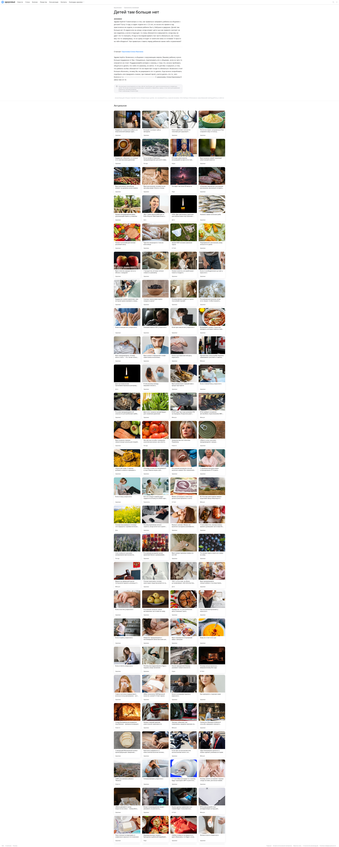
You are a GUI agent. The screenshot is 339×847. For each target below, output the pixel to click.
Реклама (15, 845)
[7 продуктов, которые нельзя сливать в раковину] (155, 265)
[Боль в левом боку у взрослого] (212, 378)
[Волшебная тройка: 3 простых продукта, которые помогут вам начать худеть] (212, 321)
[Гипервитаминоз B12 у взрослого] (155, 321)
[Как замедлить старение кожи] (212, 688)
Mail (3, 845)
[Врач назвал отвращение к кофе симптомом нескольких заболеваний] (155, 349)
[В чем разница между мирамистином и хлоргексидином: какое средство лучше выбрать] (155, 378)
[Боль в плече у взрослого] (127, 660)
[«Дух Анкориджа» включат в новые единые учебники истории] (212, 744)
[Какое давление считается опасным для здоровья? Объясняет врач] (183, 124)
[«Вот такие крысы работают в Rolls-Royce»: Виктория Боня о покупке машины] (155, 208)
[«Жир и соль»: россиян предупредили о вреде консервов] (212, 434)
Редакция (268, 845)
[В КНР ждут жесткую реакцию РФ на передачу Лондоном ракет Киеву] (183, 406)
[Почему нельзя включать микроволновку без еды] (212, 660)
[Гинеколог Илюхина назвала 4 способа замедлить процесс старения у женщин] (212, 716)
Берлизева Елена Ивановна (132, 52)
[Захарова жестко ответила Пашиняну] (183, 434)
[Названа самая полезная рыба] (212, 208)
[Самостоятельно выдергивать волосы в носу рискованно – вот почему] (127, 688)
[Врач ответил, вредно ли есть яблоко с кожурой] (127, 265)
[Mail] (2, 2)
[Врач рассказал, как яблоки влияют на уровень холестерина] (127, 180)
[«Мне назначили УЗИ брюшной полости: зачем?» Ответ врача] (155, 688)
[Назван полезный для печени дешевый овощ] (127, 236)
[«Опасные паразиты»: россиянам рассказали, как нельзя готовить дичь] (212, 180)
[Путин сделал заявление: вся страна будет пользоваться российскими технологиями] (183, 801)
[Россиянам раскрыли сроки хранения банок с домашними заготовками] (155, 547)
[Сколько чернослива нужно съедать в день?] (155, 293)
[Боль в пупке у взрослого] (127, 631)
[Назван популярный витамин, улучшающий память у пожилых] (127, 208)
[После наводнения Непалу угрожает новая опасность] (183, 660)
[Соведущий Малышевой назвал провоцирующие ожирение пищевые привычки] (127, 744)
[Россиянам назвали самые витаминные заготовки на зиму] (155, 603)
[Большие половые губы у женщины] (155, 124)
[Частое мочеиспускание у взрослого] (212, 603)
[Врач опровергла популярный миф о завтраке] (183, 631)
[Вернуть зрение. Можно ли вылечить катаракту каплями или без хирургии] (183, 519)
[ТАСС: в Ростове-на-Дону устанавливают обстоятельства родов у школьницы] (183, 575)
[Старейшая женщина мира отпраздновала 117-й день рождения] (212, 462)
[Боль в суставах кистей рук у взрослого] (183, 349)
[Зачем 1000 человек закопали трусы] (183, 236)
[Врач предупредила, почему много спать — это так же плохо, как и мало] (127, 349)
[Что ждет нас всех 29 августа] (183, 180)
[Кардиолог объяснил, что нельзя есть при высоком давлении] (127, 152)
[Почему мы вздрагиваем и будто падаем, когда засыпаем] (155, 660)
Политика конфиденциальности (328, 845)
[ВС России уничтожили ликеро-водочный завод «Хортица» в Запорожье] (212, 490)
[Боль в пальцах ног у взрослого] (127, 321)
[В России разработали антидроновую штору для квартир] (212, 801)
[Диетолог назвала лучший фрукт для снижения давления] (155, 406)
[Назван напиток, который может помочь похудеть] (183, 265)
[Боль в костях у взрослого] (127, 603)
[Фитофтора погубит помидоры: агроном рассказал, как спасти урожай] (155, 434)
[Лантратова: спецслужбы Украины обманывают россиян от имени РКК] (212, 349)
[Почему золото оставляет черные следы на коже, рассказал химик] (212, 773)
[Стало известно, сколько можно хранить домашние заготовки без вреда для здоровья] (212, 519)
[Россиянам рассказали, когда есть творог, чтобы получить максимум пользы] (212, 293)
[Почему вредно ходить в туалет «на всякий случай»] (183, 293)
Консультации (118, 7)
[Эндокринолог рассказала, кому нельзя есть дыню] (212, 236)
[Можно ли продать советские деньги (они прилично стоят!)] (183, 490)
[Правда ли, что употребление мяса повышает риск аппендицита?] (183, 603)
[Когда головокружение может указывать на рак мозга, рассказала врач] (155, 801)
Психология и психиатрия (131, 7)
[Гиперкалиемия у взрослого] (155, 773)
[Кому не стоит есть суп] (212, 631)
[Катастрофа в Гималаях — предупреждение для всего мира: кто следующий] (155, 152)
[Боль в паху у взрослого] (127, 490)
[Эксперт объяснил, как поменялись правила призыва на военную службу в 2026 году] (183, 716)
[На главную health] (9, 2)
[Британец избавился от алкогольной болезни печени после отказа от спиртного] (155, 744)
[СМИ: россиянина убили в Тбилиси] (127, 773)
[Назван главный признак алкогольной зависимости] (155, 716)
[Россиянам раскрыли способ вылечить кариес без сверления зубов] (183, 462)
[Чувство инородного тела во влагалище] (155, 236)
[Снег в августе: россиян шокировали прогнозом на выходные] (127, 547)
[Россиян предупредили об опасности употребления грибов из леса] (127, 406)
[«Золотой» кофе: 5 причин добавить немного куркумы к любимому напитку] (127, 462)
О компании (8, 845)
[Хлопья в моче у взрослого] (212, 829)
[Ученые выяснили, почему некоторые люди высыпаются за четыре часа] (155, 575)
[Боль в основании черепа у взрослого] (183, 688)
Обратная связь (297, 845)
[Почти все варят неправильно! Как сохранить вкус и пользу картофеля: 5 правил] (212, 124)
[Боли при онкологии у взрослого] (183, 321)
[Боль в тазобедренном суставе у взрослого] (212, 265)
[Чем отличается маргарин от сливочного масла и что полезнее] (127, 829)
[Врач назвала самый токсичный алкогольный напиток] (212, 152)
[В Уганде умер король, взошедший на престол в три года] (183, 152)
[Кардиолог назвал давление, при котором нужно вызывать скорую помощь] (127, 293)
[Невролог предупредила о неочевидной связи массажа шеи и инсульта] (155, 631)
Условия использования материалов (282, 845)
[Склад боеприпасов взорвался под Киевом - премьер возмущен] (127, 716)
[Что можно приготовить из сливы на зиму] (212, 547)
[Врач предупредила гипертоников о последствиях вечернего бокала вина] (212, 575)
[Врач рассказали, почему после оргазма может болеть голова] (155, 180)
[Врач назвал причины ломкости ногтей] (183, 547)
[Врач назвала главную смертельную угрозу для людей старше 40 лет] (127, 434)
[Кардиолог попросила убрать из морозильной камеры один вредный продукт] (127, 124)
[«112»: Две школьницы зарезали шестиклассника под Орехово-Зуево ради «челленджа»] (183, 208)
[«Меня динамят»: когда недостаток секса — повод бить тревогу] (127, 801)
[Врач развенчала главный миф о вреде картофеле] (183, 378)
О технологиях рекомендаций (310, 845)
